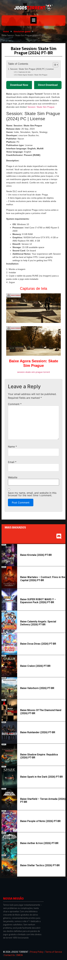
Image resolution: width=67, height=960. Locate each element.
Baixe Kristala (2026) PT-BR (36, 554)
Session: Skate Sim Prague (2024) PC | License (32, 69)
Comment (15, 404)
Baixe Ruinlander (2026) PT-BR (37, 732)
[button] (33, 20)
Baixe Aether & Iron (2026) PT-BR (39, 843)
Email (12, 462)
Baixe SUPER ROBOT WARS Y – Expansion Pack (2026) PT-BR (38, 601)
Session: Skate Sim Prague (41, 107)
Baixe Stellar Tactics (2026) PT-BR (40, 865)
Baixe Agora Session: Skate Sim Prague (32, 75)
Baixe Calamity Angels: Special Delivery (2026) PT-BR (38, 623)
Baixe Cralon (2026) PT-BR (35, 665)
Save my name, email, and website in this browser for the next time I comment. (32, 494)
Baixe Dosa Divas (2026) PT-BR (38, 643)
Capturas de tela (24, 72)
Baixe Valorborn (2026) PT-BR (37, 688)
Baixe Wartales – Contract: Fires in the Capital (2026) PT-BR (42, 579)
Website (12, 477)
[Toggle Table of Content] (53, 64)
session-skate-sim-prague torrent (33, 372)
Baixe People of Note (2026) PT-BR (40, 821)
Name (12, 446)
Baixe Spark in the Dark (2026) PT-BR (41, 776)
